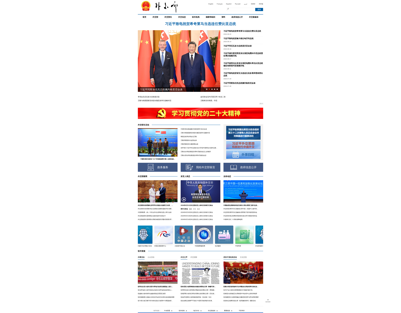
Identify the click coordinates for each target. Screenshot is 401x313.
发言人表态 (185, 176)
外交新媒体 (253, 17)
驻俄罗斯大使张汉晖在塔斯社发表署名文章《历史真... (198, 293)
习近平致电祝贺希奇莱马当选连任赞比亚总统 (242, 31)
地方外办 (196, 310)
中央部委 (167, 310)
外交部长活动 (143, 125)
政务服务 (162, 167)
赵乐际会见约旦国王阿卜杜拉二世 (213, 97)
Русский (237, 4)
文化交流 (243, 257)
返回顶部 (267, 302)
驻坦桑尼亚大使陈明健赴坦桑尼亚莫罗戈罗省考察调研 (241, 297)
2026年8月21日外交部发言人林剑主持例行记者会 (197, 205)
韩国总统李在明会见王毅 (189, 136)
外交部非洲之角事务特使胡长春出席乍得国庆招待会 (240, 216)
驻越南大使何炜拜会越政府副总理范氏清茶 (152, 293)
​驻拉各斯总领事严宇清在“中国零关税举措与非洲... (197, 301)
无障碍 (253, 4)
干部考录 (242, 310)
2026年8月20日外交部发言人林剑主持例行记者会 (197, 212)
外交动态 (182, 17)
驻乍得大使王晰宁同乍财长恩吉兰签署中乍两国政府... (155, 301)
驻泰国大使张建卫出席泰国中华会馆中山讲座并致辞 (240, 293)
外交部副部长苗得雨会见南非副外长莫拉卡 (152, 216)
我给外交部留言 (205, 167)
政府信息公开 (237, 17)
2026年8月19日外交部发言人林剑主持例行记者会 (197, 216)
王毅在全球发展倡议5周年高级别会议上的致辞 (196, 151)
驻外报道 (141, 251)
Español (228, 4)
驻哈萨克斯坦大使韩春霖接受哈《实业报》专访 (196, 297)
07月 (194, 209)
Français (220, 4)
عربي (245, 4)
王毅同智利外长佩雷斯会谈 (189, 144)
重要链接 (227, 310)
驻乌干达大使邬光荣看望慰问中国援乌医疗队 (238, 290)
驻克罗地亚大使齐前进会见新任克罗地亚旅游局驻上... (155, 290)
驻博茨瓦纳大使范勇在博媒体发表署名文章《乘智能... (198, 290)
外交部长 (168, 17)
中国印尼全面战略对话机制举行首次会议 (194, 129)
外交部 (155, 17)
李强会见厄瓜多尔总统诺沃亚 (149, 97)
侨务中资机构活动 (230, 257)
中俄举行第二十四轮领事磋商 (232, 219)
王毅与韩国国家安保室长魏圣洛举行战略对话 (154, 100)
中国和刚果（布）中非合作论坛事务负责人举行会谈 (154, 212)
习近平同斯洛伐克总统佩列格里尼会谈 (239, 83)
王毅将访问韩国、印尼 (208, 100)
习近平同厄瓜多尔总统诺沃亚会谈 (200, 26)
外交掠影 (193, 257)
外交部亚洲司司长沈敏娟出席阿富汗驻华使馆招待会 (240, 212)
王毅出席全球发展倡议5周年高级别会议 (193, 155)
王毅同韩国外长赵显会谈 (189, 140)
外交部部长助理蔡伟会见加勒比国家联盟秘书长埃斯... (155, 209)
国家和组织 (210, 17)
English (210, 4)
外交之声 (184, 257)
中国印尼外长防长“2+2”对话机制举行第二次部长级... (157, 159)
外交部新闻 (142, 176)
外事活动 (141, 257)
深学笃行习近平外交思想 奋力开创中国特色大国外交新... (199, 148)
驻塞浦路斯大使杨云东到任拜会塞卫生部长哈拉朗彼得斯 (156, 297)
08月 (190, 209)
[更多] (261, 103)
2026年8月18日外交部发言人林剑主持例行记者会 (197, 219)
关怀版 (261, 4)
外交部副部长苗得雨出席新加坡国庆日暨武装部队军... (155, 219)
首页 (144, 17)
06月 (198, 209)
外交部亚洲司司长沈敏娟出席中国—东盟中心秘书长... (240, 209)
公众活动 (151, 257)
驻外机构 (196, 17)
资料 (223, 17)
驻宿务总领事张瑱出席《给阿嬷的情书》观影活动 (239, 301)
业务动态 (227, 176)
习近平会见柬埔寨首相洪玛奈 (156, 89)
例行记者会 (184, 209)
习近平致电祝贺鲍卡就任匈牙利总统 (238, 38)
